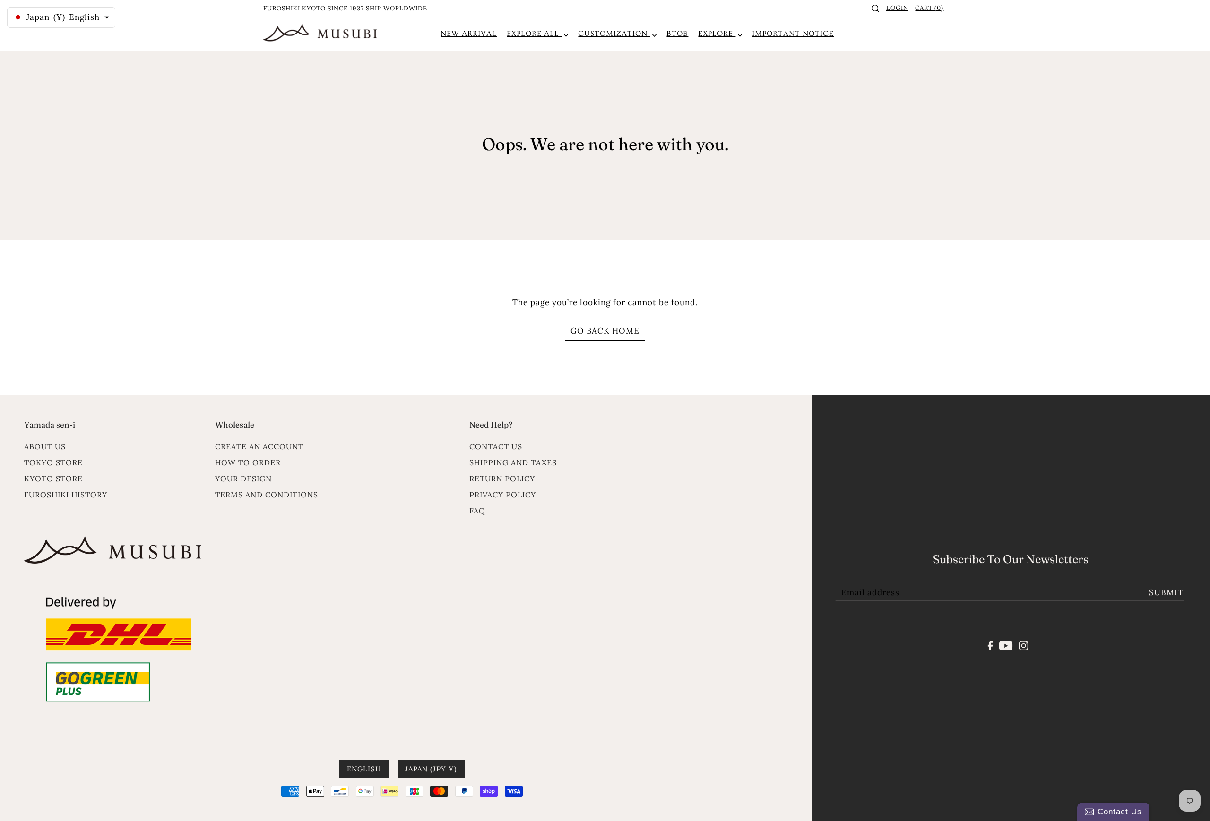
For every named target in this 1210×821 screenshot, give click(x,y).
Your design (243, 478)
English (364, 768)
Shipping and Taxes (513, 462)
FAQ (477, 510)
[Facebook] (990, 644)
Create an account (259, 446)
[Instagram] (1023, 644)
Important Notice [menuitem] (793, 33)
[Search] (876, 8)
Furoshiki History (65, 494)
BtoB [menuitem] (677, 33)
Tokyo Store (53, 462)
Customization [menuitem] (614, 33)
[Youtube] (1006, 644)
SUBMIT (1166, 592)
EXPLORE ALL (534, 33)
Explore (716, 33)
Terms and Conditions (266, 494)
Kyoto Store (53, 478)
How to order (248, 462)
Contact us (495, 446)
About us (45, 446)
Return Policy (502, 478)
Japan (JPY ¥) (431, 768)
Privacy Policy (502, 494)
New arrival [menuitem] (469, 33)
